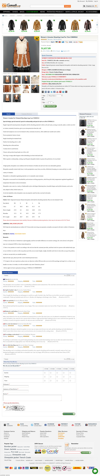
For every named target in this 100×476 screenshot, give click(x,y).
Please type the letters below (11, 403)
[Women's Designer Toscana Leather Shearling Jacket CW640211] (82, 216)
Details (8, 114)
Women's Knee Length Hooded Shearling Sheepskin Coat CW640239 (91, 234)
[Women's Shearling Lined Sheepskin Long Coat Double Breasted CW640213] (82, 188)
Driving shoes (7, 452)
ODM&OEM (61, 436)
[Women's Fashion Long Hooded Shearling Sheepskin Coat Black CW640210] (82, 150)
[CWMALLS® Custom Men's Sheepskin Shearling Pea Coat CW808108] (62, 20)
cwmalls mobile (79, 460)
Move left (97, 25)
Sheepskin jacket (11, 457)
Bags (22, 12)
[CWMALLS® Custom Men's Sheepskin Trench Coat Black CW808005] (11, 20)
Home (5, 15)
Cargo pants (20, 446)
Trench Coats (25, 457)
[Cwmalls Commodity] (11, 5)
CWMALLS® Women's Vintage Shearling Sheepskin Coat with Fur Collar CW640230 (91, 169)
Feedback (6, 436)
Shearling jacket (8, 454)
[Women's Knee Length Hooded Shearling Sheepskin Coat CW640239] (82, 235)
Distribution (61, 433)
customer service (5, 475)
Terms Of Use (79, 435)
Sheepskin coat (18, 455)
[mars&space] (66, 92)
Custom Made (32, 12)
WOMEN (19, 15)
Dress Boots (19, 449)
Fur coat (14, 452)
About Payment (26, 433)
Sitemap (6, 438)
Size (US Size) (43, 97)
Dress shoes (26, 449)
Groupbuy (61, 438)
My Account (81, 1)
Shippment (25, 435)
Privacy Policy (80, 433)
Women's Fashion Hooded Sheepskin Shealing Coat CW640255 (91, 206)
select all (83, 117)
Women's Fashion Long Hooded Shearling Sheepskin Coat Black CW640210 (91, 150)
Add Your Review (58, 39)
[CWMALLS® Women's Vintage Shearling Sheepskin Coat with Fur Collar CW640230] (82, 169)
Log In (96, 1)
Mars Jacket (21, 452)
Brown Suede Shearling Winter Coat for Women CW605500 (91, 225)
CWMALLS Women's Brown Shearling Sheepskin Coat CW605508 (92, 140)
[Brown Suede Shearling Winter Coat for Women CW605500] (82, 225)
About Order (43, 433)
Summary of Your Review (10, 389)
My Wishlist (89, 1)
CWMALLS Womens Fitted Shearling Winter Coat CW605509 (92, 122)
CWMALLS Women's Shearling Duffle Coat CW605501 (92, 179)
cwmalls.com (29, 460)
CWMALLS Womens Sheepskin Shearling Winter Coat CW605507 (92, 197)
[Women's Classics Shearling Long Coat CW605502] (82, 161)
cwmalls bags (59, 460)
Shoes (15, 12)
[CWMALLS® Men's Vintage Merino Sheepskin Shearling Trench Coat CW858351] (24, 20)
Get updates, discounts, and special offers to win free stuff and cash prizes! (78, 449)
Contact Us (7, 435)
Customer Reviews (27, 114)
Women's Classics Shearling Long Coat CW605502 (92, 160)
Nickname (6, 384)
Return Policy (25, 436)
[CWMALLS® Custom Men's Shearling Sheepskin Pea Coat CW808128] (36, 20)
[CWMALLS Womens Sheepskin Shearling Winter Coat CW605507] (82, 197)
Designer (60, 435)
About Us (6, 433)
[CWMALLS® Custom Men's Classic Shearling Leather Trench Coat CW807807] (87, 20)
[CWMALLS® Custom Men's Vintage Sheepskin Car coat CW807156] (75, 20)
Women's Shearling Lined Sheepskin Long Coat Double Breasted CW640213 (91, 187)
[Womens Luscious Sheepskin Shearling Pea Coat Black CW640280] (82, 132)
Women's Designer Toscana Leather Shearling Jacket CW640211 (91, 215)
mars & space (38, 460)
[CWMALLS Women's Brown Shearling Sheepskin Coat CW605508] (82, 141)
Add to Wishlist (46, 51)
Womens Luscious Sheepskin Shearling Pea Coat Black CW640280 (91, 131)
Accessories (91, 12)
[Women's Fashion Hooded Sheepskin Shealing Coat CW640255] (82, 207)
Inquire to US (66, 51)
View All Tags (7, 460)
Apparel (6, 12)
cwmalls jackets (49, 460)
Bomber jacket (10, 446)
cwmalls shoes (69, 460)
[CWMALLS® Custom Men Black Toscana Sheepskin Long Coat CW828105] (49, 20)
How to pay (43, 435)
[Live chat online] (95, 471)
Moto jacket (27, 452)
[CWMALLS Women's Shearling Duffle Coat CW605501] (82, 180)
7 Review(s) (49, 39)
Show (65, 275)
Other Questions (44, 436)
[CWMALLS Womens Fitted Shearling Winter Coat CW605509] (82, 122)
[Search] (67, 6)
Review (5, 394)
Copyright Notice (80, 436)
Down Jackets (10, 449)
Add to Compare (56, 51)
